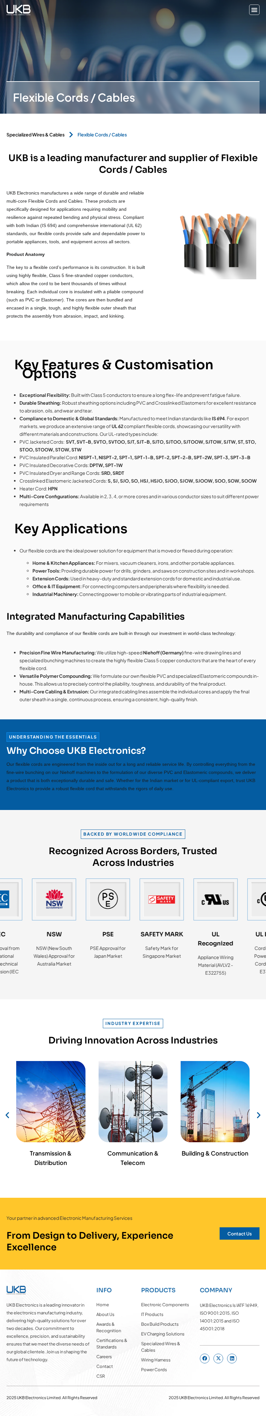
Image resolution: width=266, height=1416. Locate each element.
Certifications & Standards (111, 1343)
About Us (105, 1314)
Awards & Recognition (108, 1327)
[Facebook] (205, 1358)
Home (102, 1304)
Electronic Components (165, 1304)
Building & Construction (215, 1153)
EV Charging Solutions (163, 1333)
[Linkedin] (232, 1358)
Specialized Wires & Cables (35, 134)
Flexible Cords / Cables (102, 134)
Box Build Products (160, 1324)
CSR (100, 1376)
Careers (104, 1356)
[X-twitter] (218, 1358)
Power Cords (154, 1369)
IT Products (152, 1314)
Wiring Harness (156, 1359)
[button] (254, 10)
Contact (104, 1366)
